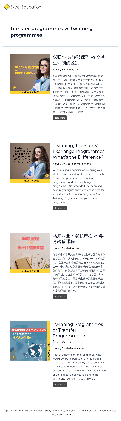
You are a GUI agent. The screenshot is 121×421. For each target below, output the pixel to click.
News (56, 69)
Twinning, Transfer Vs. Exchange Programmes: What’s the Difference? (79, 151)
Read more (59, 118)
